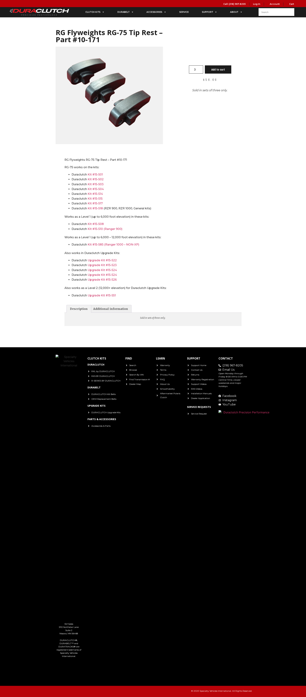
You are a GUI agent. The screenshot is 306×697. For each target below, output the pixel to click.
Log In (256, 4)
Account (274, 4)
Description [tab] (79, 309)
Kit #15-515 (95, 198)
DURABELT (123, 12)
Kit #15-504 (96, 189)
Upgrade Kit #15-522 (102, 260)
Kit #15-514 (95, 194)
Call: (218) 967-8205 (234, 4)
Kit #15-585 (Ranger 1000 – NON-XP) (113, 244)
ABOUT (234, 12)
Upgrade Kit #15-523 (102, 265)
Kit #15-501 (95, 174)
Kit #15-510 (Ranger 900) (105, 229)
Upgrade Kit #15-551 (102, 295)
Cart (291, 4)
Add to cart (218, 69)
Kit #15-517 (95, 203)
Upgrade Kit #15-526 (102, 279)
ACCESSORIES (154, 12)
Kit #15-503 (96, 184)
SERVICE (184, 12)
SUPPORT (207, 12)
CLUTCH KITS (92, 12)
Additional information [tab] (110, 309)
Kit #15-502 (96, 179)
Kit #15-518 (95, 208)
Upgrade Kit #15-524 (102, 270)
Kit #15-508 (96, 224)
